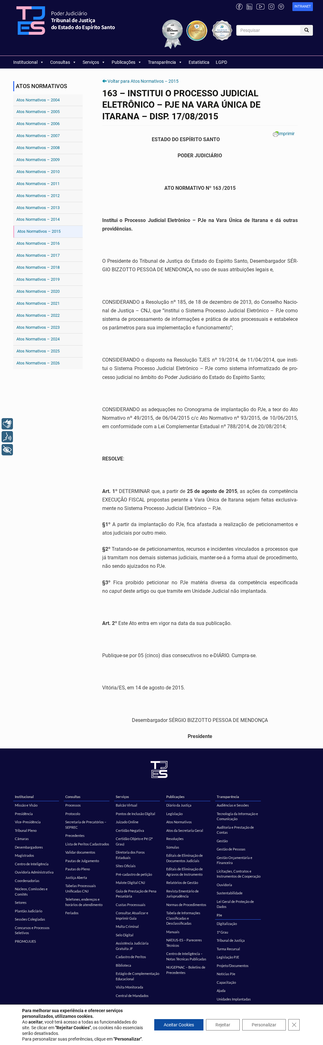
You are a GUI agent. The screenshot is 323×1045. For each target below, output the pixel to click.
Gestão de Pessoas (231, 849)
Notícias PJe (226, 974)
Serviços (91, 62)
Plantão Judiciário (28, 911)
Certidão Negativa (130, 830)
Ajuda (221, 990)
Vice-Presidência (28, 822)
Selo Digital (124, 935)
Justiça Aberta (76, 877)
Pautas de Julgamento (82, 861)
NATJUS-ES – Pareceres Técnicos (184, 942)
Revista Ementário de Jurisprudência (182, 893)
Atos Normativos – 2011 (38, 183)
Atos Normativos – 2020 (38, 291)
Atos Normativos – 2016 (38, 243)
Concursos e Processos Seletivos (32, 930)
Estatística (199, 62)
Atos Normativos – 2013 (38, 207)
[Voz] (7, 436)
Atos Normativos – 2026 (38, 363)
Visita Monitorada (129, 987)
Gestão (222, 841)
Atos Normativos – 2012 (38, 195)
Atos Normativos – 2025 (38, 351)
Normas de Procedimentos (186, 905)
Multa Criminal (127, 926)
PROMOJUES (25, 941)
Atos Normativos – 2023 (38, 327)
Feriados (72, 913)
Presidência (24, 814)
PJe (219, 915)
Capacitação (226, 982)
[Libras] (7, 423)
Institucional (25, 62)
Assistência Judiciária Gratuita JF (132, 946)
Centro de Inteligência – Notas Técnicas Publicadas (186, 956)
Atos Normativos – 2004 (38, 100)
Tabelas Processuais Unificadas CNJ (80, 888)
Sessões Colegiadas (30, 919)
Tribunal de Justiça (231, 940)
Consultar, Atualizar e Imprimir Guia (132, 915)
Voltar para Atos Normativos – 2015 (143, 81)
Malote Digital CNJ (130, 882)
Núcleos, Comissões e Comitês (31, 891)
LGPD (221, 62)
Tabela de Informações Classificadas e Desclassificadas (183, 918)
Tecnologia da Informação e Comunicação (237, 816)
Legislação (174, 814)
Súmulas (172, 847)
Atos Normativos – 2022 (38, 315)
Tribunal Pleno (26, 830)
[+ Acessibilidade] (7, 449)
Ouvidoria (224, 885)
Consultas (60, 62)
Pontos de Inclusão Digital (135, 814)
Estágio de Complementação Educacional (137, 976)
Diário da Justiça (178, 805)
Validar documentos (80, 852)
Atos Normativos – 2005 (38, 111)
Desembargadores (29, 847)
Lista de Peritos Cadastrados (87, 844)
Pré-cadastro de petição (134, 874)
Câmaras (22, 839)
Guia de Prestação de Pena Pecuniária (136, 893)
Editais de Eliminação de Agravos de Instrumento (184, 871)
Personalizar (264, 1024)
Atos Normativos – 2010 (38, 171)
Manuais (172, 932)
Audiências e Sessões (233, 805)
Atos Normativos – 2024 (38, 339)
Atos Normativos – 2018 (38, 267)
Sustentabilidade (230, 893)
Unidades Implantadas (234, 999)
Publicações (123, 62)
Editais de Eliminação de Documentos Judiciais (184, 858)
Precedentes (75, 835)
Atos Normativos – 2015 (39, 231)
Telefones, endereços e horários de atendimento (84, 902)
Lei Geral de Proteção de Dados (235, 904)
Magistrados (24, 855)
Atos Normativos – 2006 (38, 123)
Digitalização (227, 924)
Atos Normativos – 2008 (38, 147)
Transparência (162, 62)
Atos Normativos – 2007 (38, 135)
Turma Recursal (228, 949)
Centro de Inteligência (32, 864)
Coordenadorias (27, 881)
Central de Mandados (132, 996)
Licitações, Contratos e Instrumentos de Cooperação (239, 874)
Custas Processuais (130, 905)
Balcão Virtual (126, 805)
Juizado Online (127, 822)
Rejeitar (222, 1024)
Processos (73, 805)
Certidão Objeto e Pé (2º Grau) (134, 841)
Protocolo (72, 814)
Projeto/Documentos (233, 966)
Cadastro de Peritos (131, 957)
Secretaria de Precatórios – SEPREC (85, 824)
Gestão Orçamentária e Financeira (234, 860)
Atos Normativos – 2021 (38, 303)
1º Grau (222, 932)
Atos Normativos (179, 822)
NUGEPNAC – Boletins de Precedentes (185, 970)
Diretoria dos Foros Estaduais (130, 855)
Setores (20, 902)
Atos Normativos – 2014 (38, 219)
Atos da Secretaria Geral (184, 830)
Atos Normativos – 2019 (38, 279)
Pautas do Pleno (77, 869)
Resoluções (175, 839)
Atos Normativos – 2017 (38, 255)
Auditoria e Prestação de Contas (235, 830)
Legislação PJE (228, 957)
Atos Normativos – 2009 (38, 159)
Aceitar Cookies (179, 1024)
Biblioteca (123, 965)
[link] (302, 6)
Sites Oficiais (126, 866)
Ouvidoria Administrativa (34, 872)
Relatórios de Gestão (182, 882)
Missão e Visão (26, 805)
